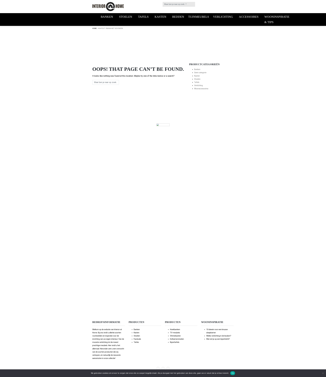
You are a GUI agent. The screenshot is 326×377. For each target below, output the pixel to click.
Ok (233, 373)
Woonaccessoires (201, 89)
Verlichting (223, 16)
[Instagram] (168, 368)
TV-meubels (175, 333)
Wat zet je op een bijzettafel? (218, 339)
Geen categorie (200, 73)
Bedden (178, 16)
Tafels (143, 16)
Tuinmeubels (198, 16)
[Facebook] (163, 368)
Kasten (160, 16)
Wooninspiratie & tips (276, 19)
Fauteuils (137, 339)
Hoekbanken (175, 329)
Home (94, 28)
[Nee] (323, 373)
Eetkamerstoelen (177, 339)
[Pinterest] (158, 368)
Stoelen (125, 16)
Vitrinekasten (175, 336)
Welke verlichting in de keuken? (218, 336)
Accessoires (249, 16)
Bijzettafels (174, 342)
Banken (107, 16)
